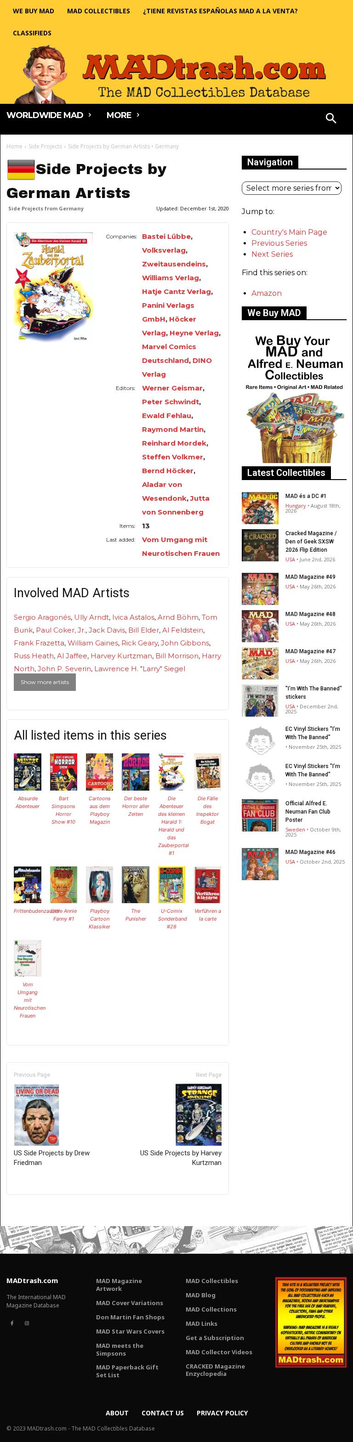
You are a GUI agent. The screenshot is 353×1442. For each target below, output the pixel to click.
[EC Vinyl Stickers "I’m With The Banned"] (260, 741)
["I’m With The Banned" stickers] (260, 700)
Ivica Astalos (133, 617)
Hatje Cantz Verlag (176, 291)
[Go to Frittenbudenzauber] (27, 900)
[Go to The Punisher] (135, 900)
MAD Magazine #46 (310, 852)
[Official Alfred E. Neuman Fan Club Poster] (260, 815)
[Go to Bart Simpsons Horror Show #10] (64, 788)
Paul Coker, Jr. (60, 630)
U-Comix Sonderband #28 (172, 919)
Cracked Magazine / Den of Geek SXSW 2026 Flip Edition (311, 541)
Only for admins (38, 1210)
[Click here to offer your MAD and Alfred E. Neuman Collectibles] (294, 460)
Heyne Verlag (194, 332)
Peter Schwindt (170, 401)
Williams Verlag (170, 277)
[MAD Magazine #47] (260, 663)
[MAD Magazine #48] (260, 626)
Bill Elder (143, 630)
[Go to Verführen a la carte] (208, 900)
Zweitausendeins (174, 264)
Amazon (266, 293)
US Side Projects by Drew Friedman (52, 1158)
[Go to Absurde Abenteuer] (27, 788)
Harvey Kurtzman (121, 655)
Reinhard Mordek (174, 443)
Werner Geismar (172, 388)
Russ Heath (34, 655)
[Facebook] (11, 1323)
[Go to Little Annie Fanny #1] (64, 900)
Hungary (295, 505)
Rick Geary (139, 643)
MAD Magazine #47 (310, 651)
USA (290, 559)
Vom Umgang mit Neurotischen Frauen (30, 1000)
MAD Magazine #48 (310, 614)
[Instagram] (26, 1323)
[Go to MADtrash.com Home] (176, 74)
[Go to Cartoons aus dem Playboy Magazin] (100, 788)
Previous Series (279, 243)
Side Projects (45, 146)
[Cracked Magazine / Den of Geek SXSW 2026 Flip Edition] (260, 545)
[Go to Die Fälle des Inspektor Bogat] (208, 788)
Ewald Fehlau (166, 415)
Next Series (272, 254)
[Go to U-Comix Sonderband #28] (172, 900)
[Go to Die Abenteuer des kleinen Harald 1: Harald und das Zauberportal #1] (172, 788)
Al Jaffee (72, 655)
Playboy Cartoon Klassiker (99, 919)
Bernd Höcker (168, 470)
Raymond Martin (173, 429)
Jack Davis (107, 630)
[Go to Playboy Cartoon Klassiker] (100, 900)
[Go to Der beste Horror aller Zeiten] (135, 788)
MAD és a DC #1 (306, 496)
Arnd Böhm (178, 617)
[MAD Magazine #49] (260, 589)
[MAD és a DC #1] (260, 508)
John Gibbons (185, 643)
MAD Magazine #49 (310, 577)
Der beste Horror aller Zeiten (135, 806)
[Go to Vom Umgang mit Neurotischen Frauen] (27, 974)
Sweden (295, 829)
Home (14, 146)
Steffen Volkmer (172, 456)
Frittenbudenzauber (37, 911)
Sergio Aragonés (42, 617)
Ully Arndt (91, 617)
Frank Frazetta (39, 643)
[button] (331, 119)
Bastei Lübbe (166, 236)
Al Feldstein (182, 630)
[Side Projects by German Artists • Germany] (53, 287)
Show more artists (45, 682)
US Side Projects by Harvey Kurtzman (181, 1158)
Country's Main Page (289, 232)
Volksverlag (164, 250)
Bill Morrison (177, 655)
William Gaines (93, 643)
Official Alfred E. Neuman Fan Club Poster (307, 811)
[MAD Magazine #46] (260, 864)
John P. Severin (64, 668)
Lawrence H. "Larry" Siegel (139, 668)
